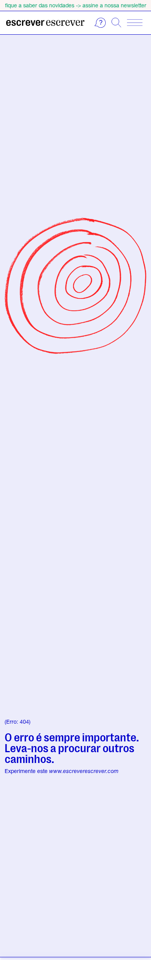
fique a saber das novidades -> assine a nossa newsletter (75, 5)
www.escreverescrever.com (83, 771)
